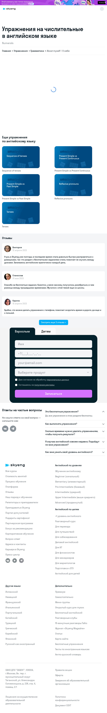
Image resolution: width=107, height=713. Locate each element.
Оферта (59, 675)
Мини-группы (62, 602)
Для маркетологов (65, 563)
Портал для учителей (17, 512)
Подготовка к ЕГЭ (64, 568)
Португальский (13, 612)
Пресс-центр (12, 554)
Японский (10, 638)
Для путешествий (64, 531)
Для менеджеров (64, 557)
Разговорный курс (65, 521)
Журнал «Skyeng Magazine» (70, 628)
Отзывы (9, 491)
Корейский (11, 633)
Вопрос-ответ (12, 538)
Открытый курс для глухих (69, 607)
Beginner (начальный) (67, 476)
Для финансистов (65, 552)
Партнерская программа (19, 523)
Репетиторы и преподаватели (21, 502)
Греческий (11, 628)
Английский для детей (67, 573)
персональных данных (58, 379)
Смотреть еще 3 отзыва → (53, 322)
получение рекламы (44, 385)
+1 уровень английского (68, 516)
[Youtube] (14, 560)
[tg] (13, 429)
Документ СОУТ (63, 705)
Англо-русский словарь (68, 654)
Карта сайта (61, 638)
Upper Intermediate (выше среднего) (75, 497)
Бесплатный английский (68, 612)
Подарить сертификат (17, 518)
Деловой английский (66, 542)
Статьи (59, 633)
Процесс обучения (15, 481)
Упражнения (21, 50)
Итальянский (12, 607)
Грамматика (37, 50)
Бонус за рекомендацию (18, 528)
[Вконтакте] (5, 429)
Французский (12, 602)
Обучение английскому (68, 471)
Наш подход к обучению (18, 497)
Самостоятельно (64, 597)
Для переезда (62, 526)
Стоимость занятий (16, 476)
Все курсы (11, 471)
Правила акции (63, 669)
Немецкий (11, 597)
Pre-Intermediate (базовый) (70, 486)
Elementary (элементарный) (70, 481)
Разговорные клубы (66, 617)
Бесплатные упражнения (69, 644)
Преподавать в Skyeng (17, 507)
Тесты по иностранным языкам (72, 649)
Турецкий (10, 623)
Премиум (60, 591)
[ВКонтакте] (7, 560)
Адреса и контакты (15, 544)
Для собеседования (66, 536)
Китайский (11, 617)
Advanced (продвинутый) (69, 502)
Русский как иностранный (20, 644)
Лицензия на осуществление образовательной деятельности (21, 700)
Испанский (11, 591)
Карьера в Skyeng (15, 549)
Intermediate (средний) (68, 492)
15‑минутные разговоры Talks (71, 623)
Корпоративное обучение (19, 533)
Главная (6, 50)
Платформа (11, 486)
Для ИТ (58, 547)
